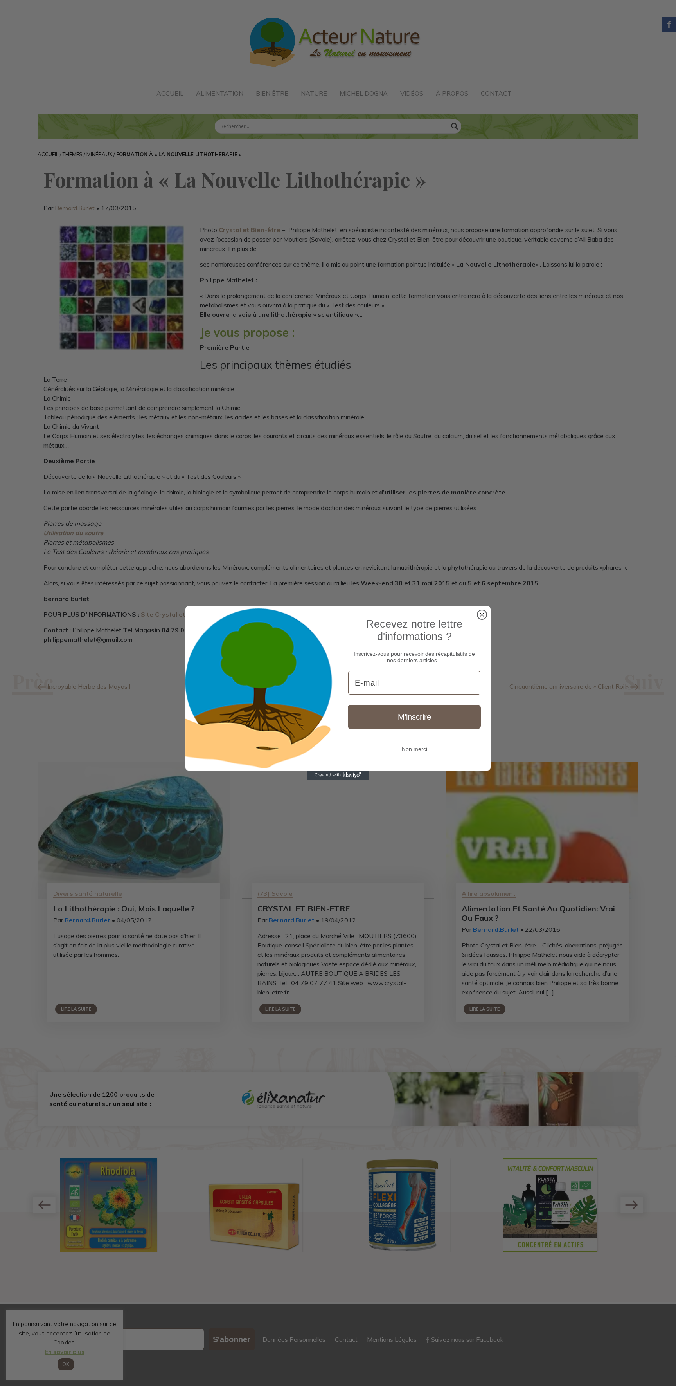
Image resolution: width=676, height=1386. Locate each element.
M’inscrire (414, 717)
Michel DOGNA (364, 93)
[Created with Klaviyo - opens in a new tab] (338, 775)
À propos (452, 93)
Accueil (169, 93)
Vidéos (411, 93)
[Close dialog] (482, 614)
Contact (496, 93)
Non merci (414, 749)
